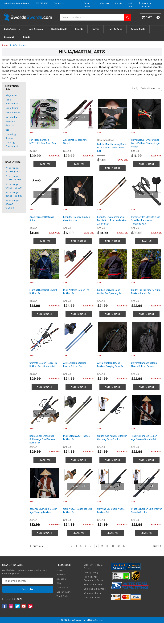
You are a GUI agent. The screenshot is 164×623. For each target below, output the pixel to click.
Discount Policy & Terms (93, 566)
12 (118, 545)
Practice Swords (10, 123)
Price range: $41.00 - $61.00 (13, 186)
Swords (79, 29)
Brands (26, 37)
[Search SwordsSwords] (127, 17)
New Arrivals (36, 29)
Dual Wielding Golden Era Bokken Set (76, 292)
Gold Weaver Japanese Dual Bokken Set (77, 511)
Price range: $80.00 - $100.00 (12, 204)
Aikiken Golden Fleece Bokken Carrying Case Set (110, 365)
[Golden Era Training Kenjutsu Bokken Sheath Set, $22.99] (146, 264)
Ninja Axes (11, 95)
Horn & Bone (115, 29)
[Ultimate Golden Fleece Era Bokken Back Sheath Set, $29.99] (45, 337)
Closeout (9, 37)
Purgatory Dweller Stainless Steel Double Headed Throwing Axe (145, 220)
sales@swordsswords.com (16, 3)
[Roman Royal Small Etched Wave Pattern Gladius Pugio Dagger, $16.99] (146, 114)
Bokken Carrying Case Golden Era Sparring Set (109, 292)
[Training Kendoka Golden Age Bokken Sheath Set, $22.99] (146, 410)
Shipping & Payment (95, 588)
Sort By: (135, 88)
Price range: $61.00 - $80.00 (13, 194)
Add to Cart (112, 168)
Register (146, 6)
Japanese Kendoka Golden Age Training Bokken (43, 511)
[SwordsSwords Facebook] (4, 606)
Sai (7, 129)
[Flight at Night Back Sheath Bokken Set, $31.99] (45, 264)
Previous (37, 546)
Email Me (44, 164)
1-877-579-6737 (41, 3)
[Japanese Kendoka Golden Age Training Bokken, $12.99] (45, 483)
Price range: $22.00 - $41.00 (13, 178)
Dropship (119, 3)
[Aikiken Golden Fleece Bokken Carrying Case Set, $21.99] (112, 337)
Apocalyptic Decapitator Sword (75, 142)
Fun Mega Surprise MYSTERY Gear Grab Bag (42, 142)
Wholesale (104, 3)
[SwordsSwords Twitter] (17, 606)
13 (124, 545)
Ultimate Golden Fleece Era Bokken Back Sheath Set (43, 365)
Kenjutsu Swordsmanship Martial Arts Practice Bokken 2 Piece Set (112, 220)
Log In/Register (64, 592)
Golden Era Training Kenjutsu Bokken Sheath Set (146, 292)
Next (156, 546)
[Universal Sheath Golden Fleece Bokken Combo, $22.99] (146, 337)
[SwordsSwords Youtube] (23, 606)
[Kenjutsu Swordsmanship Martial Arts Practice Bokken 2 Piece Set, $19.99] (112, 191)
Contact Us (59, 3)
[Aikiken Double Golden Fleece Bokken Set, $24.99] (78, 337)
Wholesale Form (92, 593)
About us (61, 579)
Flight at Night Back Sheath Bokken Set (43, 292)
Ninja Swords (12, 112)
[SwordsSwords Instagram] (11, 606)
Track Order (63, 596)
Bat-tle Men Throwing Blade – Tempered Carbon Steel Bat (112, 147)
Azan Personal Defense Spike (41, 219)
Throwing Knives (10, 136)
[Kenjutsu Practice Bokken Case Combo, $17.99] (78, 191)
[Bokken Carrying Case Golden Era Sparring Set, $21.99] (112, 264)
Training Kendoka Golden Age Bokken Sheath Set (144, 438)
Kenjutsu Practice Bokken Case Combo (76, 219)
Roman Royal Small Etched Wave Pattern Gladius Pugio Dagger (145, 143)
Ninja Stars (11, 107)
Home (59, 570)
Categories (10, 29)
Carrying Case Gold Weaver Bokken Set (111, 511)
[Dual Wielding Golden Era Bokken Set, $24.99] (78, 264)
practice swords (152, 67)
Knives (95, 29)
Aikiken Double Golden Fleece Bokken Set (74, 365)
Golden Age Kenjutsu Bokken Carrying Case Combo (112, 438)
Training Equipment (11, 144)
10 (107, 545)
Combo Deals (138, 29)
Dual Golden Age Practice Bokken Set (76, 438)
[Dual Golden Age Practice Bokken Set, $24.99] (78, 410)
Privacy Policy (91, 572)
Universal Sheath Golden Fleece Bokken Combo (144, 365)
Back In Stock (59, 29)
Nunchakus (11, 117)
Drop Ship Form (92, 597)
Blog (59, 583)
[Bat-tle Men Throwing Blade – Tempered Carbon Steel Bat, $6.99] (112, 114)
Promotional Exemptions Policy (93, 578)
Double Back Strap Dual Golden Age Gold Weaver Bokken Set (42, 439)
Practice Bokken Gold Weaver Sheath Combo (146, 511)
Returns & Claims (93, 584)
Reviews (61, 574)
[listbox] (151, 88)
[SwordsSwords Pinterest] (30, 606)
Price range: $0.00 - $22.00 (13, 169)
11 (113, 545)
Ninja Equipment (11, 101)
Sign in (145, 3)
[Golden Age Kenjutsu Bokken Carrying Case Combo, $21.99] (112, 410)
